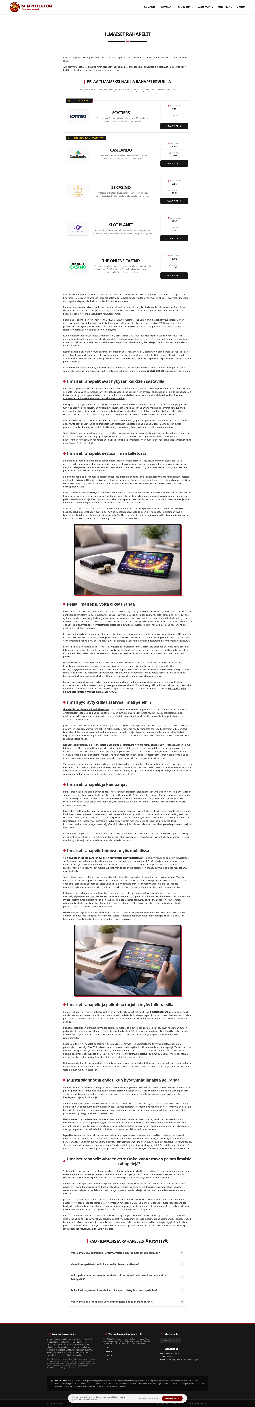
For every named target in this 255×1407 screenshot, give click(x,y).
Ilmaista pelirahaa (160, 1011)
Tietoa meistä (178, 1403)
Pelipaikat (165, 7)
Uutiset (241, 7)
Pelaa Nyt (172, 126)
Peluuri (108, 1359)
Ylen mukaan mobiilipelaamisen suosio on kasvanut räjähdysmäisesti (101, 857)
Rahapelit (149, 7)
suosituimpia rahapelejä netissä (169, 824)
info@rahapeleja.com (170, 1340)
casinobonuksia (155, 370)
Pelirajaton (110, 1355)
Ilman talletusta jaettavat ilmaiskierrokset (86, 709)
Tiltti (107, 1347)
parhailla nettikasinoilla (151, 640)
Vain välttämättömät (148, 1398)
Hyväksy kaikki (172, 1398)
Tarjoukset (184, 7)
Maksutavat (204, 7)
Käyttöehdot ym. (162, 1403)
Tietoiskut (224, 7)
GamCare (109, 1351)
